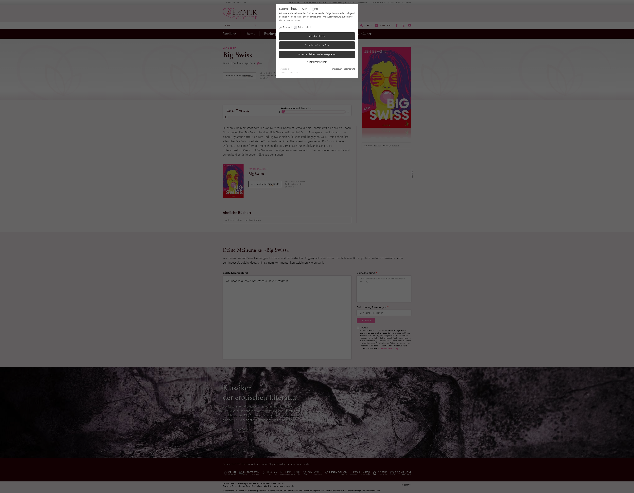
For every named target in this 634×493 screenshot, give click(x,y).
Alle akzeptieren (317, 36)
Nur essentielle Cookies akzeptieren (317, 54)
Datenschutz (349, 68)
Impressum (337, 68)
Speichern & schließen (317, 45)
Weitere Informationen (317, 61)
